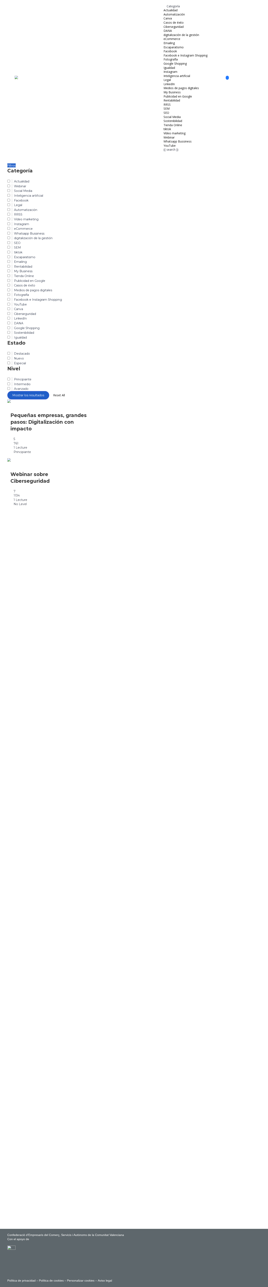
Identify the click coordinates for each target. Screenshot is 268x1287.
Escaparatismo (174, 47)
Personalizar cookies (80, 1280)
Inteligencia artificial (177, 76)
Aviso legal (104, 1280)
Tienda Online (173, 125)
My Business (172, 92)
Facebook (170, 51)
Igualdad (169, 68)
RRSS (167, 105)
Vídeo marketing (175, 133)
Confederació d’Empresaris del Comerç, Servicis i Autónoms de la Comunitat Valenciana (65, 1235)
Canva (168, 18)
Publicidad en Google (178, 96)
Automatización (174, 14)
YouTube (170, 146)
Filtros (11, 165)
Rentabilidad (172, 100)
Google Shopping (175, 63)
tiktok (167, 129)
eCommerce (172, 39)
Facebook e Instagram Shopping (185, 55)
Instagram (170, 72)
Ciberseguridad (174, 27)
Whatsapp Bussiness (178, 141)
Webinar (169, 137)
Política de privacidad (21, 1280)
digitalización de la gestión (181, 35)
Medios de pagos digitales (181, 88)
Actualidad (171, 10)
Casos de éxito (174, 22)
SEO (166, 113)
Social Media (172, 117)
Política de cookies (51, 1280)
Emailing (169, 43)
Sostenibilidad (173, 121)
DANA (168, 31)
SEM (167, 108)
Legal (167, 80)
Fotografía (171, 59)
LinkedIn (169, 84)
